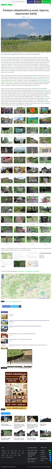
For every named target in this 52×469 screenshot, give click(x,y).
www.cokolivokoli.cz (4, 466)
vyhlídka (19, 455)
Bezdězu (11, 82)
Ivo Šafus (23, 17)
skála (7, 455)
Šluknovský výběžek (9, 457)
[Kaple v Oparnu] (45, 433)
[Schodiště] (4, 316)
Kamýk (45, 80)
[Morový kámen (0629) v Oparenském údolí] (6, 433)
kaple (16, 450)
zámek (3, 457)
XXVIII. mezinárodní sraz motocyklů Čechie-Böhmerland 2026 (22, 333)
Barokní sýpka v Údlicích (33, 450)
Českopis (42, 450)
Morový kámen (47, 98)
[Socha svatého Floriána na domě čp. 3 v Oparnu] (19, 433)
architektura (4, 450)
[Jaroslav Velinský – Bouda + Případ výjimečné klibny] (4, 341)
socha (15, 455)
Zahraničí (43, 454)
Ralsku (6, 82)
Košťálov (3, 80)
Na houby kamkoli (44, 458)
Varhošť (40, 80)
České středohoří (15, 301)
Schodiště (11, 314)
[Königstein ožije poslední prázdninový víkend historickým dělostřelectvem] (4, 327)
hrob (8, 450)
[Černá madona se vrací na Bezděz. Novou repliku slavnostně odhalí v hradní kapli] (19, 419)
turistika (6, 301)
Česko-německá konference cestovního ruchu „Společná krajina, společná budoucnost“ (28, 344)
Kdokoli (42, 460)
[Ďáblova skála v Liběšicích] (45, 419)
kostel (20, 450)
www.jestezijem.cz (47, 466)
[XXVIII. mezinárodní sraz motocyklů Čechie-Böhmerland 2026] (4, 335)
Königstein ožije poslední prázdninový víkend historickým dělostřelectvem (25, 326)
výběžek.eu (38, 1)
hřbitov (12, 450)
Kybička (6, 65)
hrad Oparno (45, 90)
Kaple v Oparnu (43, 439)
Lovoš (20, 301)
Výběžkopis (43, 452)
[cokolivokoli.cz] (7, 4)
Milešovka (16, 80)
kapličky (40, 90)
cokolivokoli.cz (46, 1)
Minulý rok (3, 59)
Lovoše (22, 75)
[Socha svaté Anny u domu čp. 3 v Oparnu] (32, 433)
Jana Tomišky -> (36, 271)
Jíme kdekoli (43, 456)
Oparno (10, 301)
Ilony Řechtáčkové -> (20, 271)
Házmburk (44, 78)
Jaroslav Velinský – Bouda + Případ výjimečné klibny (20, 339)
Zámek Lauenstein (31, 461)
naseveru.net (31, 1)
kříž (23, 450)
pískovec (3, 455)
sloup (11, 455)
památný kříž (35, 77)
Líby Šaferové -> (29, 271)
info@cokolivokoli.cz (13, 466)
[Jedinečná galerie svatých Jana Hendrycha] (6, 419)
